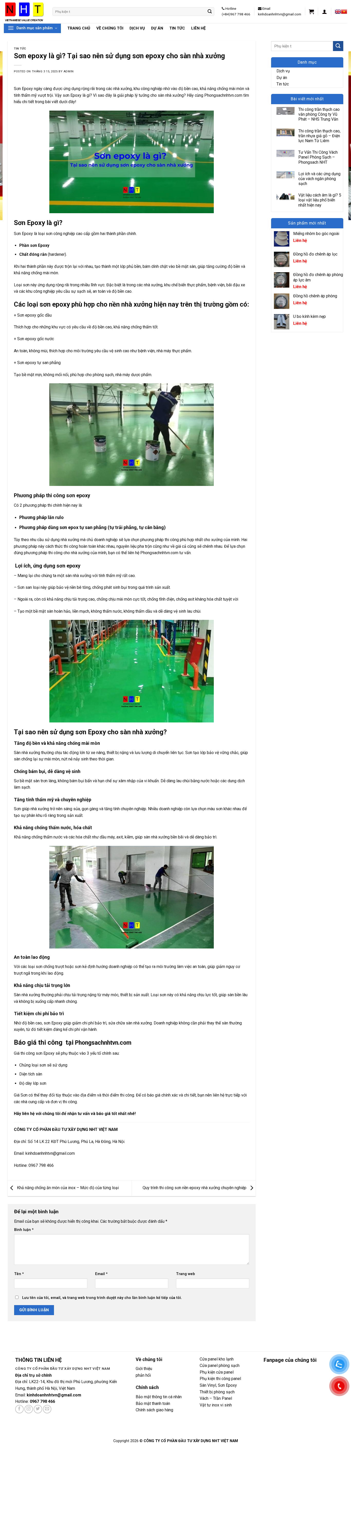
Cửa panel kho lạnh (217, 1359)
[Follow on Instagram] (28, 1409)
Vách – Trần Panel (216, 1398)
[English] (338, 11)
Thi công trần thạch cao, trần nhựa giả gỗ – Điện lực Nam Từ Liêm (319, 136)
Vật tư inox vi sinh (216, 1405)
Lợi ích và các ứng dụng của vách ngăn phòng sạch (319, 178)
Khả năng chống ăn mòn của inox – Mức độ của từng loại (67, 1188)
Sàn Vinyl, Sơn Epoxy (218, 1385)
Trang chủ (78, 28)
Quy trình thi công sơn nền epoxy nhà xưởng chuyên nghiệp (195, 1188)
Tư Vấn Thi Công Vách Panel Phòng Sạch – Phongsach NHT (318, 157)
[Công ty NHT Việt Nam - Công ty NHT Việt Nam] (24, 11)
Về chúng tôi (109, 28)
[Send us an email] (47, 1409)
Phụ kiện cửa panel (217, 1372)
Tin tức (177, 28)
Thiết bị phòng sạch (217, 1392)
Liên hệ (198, 28)
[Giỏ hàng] (311, 11)
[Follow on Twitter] (38, 1409)
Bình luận (24, 1230)
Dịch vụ (137, 28)
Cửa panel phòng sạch (219, 1365)
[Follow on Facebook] (19, 1409)
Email (101, 1274)
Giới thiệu (144, 1368)
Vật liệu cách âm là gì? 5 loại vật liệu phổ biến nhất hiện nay (319, 200)
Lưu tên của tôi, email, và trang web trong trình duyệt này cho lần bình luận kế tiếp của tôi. (102, 1298)
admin (68, 71)
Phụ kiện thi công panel (220, 1378)
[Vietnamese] (344, 11)
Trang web (185, 1274)
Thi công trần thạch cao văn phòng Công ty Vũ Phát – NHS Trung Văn (319, 114)
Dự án (157, 28)
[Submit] (209, 11)
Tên (19, 1274)
